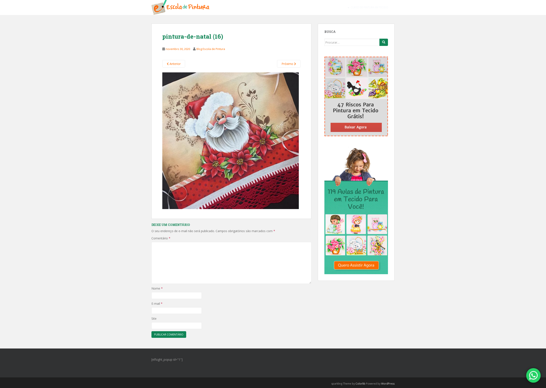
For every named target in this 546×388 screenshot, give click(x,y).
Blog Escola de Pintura (210, 49)
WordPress (388, 383)
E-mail (157, 304)
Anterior (175, 64)
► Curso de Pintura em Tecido (367, 7)
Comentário (160, 238)
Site (154, 318)
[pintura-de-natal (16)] (230, 140)
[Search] (383, 42)
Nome (157, 288)
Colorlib (360, 383)
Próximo (288, 64)
